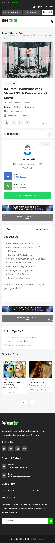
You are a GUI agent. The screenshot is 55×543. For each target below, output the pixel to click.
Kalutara (29, 107)
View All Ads (27, 168)
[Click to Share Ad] (13, 122)
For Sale (8, 102)
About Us (35, 490)
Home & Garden (22, 102)
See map (20, 111)
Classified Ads (16, 33)
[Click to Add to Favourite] (20, 122)
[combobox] (32, 12)
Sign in (39, 7)
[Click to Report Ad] (27, 122)
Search (49, 12)
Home (4, 33)
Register (49, 7)
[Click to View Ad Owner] (6, 122)
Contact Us (9, 490)
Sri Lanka (18, 107)
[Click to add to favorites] (23, 363)
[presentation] (6, 60)
